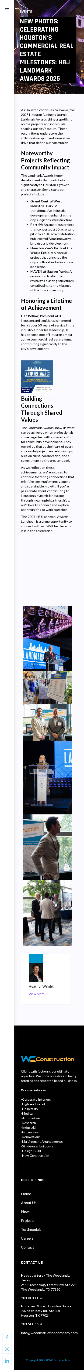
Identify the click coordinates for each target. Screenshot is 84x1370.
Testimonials (31, 1229)
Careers (27, 1238)
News (25, 1211)
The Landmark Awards (37, 428)
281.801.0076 (32, 1298)
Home (26, 1193)
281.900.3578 (32, 1324)
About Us (28, 1202)
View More (37, 994)
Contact (27, 1247)
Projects (28, 1220)
